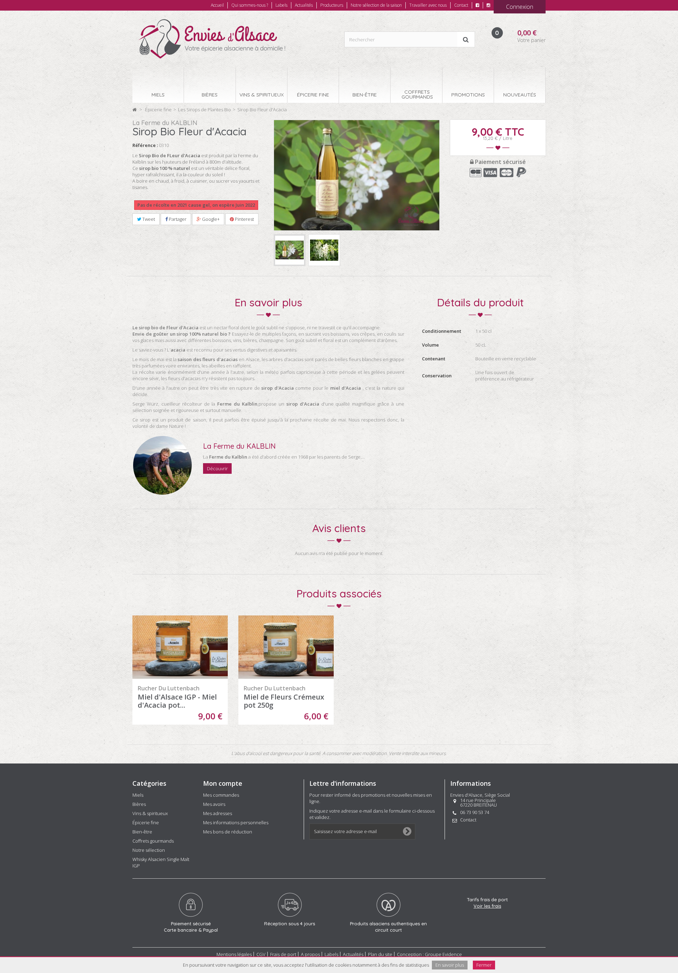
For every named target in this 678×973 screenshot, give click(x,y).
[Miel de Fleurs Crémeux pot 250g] (286, 647)
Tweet (148, 219)
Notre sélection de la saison (376, 5)
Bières (139, 804)
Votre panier (531, 40)
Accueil (217, 5)
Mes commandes (221, 795)
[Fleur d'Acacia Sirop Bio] (324, 250)
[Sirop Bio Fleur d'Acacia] (289, 250)
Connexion (519, 7)
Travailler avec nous (428, 5)
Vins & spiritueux (150, 813)
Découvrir (217, 468)
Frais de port (283, 954)
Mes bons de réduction (227, 831)
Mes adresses (217, 813)
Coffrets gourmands (153, 841)
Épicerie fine (145, 822)
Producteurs (331, 5)
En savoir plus (449, 965)
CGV (261, 954)
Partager (177, 219)
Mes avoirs (214, 804)
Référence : (145, 145)
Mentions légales (234, 954)
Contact (461, 5)
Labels (281, 5)
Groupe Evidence (443, 954)
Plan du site (380, 954)
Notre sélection (148, 850)
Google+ (210, 219)
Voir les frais (487, 906)
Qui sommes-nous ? (249, 5)
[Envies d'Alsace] (211, 39)
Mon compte (222, 783)
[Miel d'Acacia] (180, 647)
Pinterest (244, 219)
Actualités (304, 5)
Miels (137, 795)
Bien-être (142, 831)
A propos (310, 954)
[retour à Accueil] (134, 109)
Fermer (484, 965)
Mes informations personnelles (235, 822)
